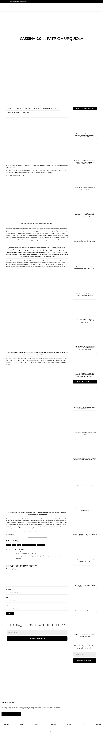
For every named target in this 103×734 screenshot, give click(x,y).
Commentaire (12, 569)
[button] (9, 6)
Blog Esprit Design (12, 534)
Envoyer (10, 613)
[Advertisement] (51, 23)
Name (9, 589)
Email (9, 597)
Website (9, 605)
